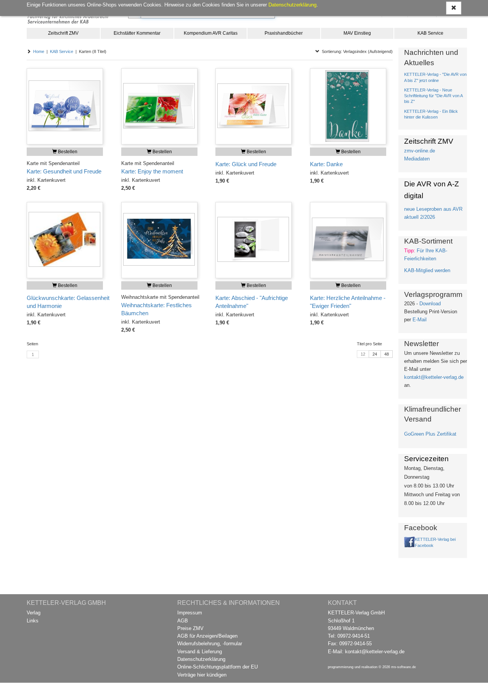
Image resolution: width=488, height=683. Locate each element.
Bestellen (67, 151)
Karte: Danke (326, 164)
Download (430, 303)
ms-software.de (403, 667)
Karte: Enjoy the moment (152, 171)
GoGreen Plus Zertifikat (430, 434)
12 (363, 354)
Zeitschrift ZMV (63, 33)
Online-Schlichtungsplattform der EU (217, 667)
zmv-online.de (419, 151)
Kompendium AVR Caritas (211, 33)
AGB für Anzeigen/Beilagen (207, 636)
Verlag (33, 613)
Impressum (189, 613)
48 (386, 354)
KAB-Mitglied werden (427, 270)
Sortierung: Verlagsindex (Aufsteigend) (356, 51)
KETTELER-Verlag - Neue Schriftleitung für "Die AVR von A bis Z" (433, 96)
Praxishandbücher (284, 33)
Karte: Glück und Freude (245, 164)
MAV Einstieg (357, 33)
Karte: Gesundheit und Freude (64, 171)
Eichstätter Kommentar (137, 33)
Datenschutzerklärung (201, 659)
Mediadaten (417, 159)
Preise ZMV (190, 628)
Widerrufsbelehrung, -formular (209, 643)
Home (38, 51)
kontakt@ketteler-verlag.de (434, 377)
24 (374, 354)
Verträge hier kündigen (201, 675)
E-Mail (420, 319)
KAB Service (430, 33)
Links (33, 621)
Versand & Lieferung (199, 651)
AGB (182, 621)
